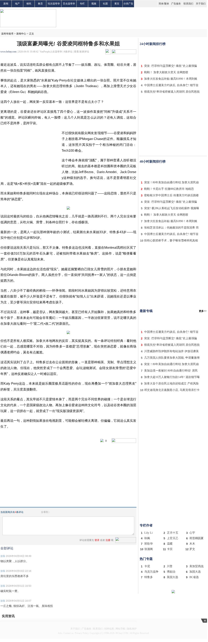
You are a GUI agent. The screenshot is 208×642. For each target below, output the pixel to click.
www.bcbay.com (8, 51)
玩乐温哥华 (54, 3)
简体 (161, 3)
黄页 (116, 3)
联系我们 (188, 3)
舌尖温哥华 (69, 3)
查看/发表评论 (81, 51)
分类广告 (128, 3)
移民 (28, 3)
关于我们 (201, 3)
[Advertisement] (173, 54)
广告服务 (176, 3)
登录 (97, 540)
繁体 (166, 3)
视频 (93, 3)
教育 (40, 3)
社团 (105, 3)
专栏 (82, 3)
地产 (17, 3)
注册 (108, 540)
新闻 (5, 3)
